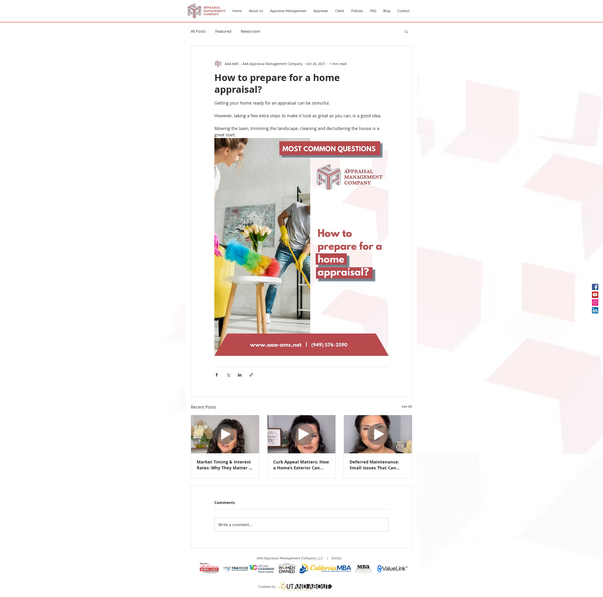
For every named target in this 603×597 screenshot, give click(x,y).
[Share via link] (251, 375)
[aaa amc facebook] (595, 287)
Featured (223, 31)
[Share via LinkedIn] (239, 375)
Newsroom (250, 31)
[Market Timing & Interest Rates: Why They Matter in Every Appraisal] (225, 434)
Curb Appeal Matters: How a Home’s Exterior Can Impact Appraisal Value (301, 465)
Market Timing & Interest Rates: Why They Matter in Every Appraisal (225, 465)
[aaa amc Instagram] (595, 302)
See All (407, 406)
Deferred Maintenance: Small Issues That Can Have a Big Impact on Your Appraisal (377, 465)
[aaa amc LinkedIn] (595, 310)
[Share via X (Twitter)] (228, 375)
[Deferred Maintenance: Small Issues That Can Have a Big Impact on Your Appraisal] (378, 434)
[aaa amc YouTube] (595, 295)
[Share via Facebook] (216, 375)
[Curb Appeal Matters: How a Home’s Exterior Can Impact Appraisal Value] (302, 434)
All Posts (198, 31)
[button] (406, 31)
